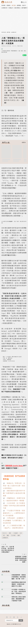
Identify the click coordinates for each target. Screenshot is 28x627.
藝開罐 (19, 5)
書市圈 (14, 5)
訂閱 (21, 620)
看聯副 (8, 5)
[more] (24, 142)
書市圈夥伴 (25, 8)
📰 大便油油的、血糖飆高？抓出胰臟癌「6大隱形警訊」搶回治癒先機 (14, 520)
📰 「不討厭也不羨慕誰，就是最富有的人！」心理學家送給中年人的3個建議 (14, 513)
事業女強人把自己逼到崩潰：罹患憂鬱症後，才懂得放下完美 (19, 599)
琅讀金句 (11, 8)
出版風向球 (4, 8)
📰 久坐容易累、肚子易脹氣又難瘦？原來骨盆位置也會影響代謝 (14, 505)
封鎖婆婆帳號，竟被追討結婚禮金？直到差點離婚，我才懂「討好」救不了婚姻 (19, 578)
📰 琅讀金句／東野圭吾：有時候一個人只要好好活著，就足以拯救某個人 (14, 485)
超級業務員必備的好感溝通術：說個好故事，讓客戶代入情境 (19, 584)
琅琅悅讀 (3, 32)
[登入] (24, 2)
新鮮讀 (3, 5)
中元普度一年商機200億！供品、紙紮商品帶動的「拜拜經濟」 (19, 591)
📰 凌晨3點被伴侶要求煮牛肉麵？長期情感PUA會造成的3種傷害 (14, 493)
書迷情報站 (17, 8)
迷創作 (24, 5)
